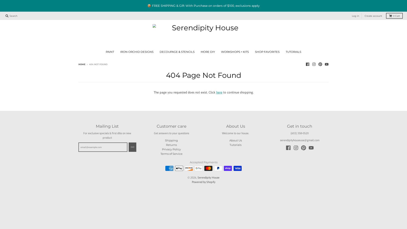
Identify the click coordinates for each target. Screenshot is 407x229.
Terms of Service (171, 153)
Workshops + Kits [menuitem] (235, 51)
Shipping (171, 140)
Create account (373, 15)
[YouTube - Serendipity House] (327, 64)
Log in (355, 15)
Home (81, 64)
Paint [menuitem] (110, 51)
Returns (171, 145)
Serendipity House (208, 177)
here (219, 92)
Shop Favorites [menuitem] (267, 51)
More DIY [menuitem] (208, 51)
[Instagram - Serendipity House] (314, 64)
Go (132, 147)
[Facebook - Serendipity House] (307, 64)
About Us (235, 140)
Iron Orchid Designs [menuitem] (136, 51)
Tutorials (235, 145)
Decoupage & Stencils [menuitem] (177, 51)
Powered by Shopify (203, 182)
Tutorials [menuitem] (293, 51)
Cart (396, 15)
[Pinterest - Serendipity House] (320, 64)
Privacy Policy (171, 149)
